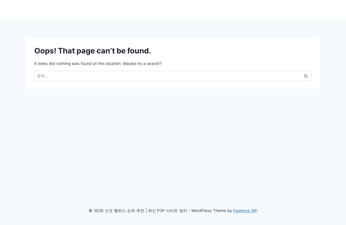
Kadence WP (245, 210)
